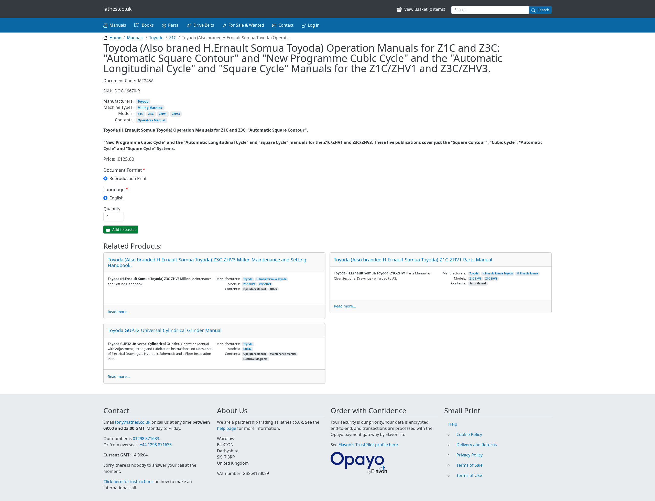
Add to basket (124, 229)
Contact (285, 25)
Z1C (172, 37)
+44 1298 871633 (156, 444)
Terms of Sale (469, 465)
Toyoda (247, 279)
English (117, 198)
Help (452, 424)
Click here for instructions (128, 481)
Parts (173, 25)
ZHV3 (176, 114)
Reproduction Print (128, 178)
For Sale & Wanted (246, 25)
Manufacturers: (118, 101)
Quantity (111, 208)
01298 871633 (146, 438)
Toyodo (156, 37)
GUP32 (247, 349)
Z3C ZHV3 (249, 284)
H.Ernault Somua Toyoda (271, 279)
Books (148, 25)
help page (226, 428)
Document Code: (119, 80)
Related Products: (132, 246)
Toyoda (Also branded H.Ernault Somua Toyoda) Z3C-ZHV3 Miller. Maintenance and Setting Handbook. (207, 262)
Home (115, 37)
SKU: (107, 91)
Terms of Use (469, 475)
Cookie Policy (469, 434)
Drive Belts (203, 25)
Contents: (124, 120)
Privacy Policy (469, 455)
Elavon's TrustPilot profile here (368, 444)
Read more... (119, 311)
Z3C (151, 114)
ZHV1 (163, 114)
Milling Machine (150, 107)
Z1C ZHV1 (491, 278)
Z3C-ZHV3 (265, 284)
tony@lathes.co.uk (132, 422)
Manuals (118, 25)
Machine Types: (119, 107)
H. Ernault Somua (527, 273)
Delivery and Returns (476, 444)
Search (543, 9)
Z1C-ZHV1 (475, 278)
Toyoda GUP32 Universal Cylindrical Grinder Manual (165, 330)
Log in (314, 25)
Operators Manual (151, 120)
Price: (109, 159)
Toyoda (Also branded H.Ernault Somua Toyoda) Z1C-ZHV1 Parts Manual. (414, 259)
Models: (126, 113)
